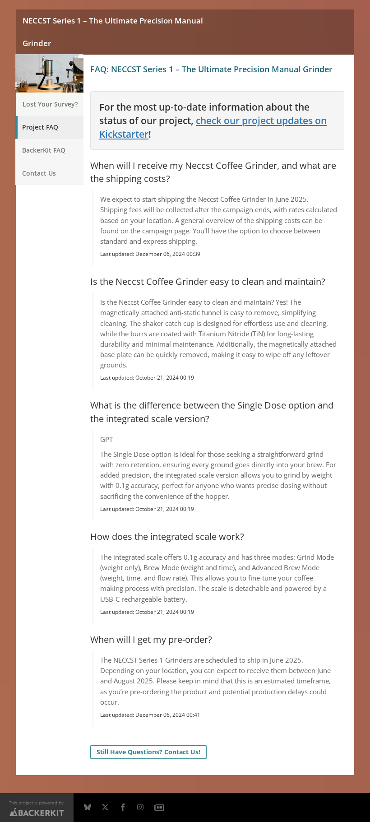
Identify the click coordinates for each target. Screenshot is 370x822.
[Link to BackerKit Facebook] (122, 807)
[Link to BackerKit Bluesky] (87, 807)
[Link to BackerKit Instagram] (140, 807)
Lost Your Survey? (50, 104)
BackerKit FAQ (43, 150)
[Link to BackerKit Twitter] (105, 807)
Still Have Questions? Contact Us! (148, 752)
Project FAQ (40, 127)
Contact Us (39, 173)
